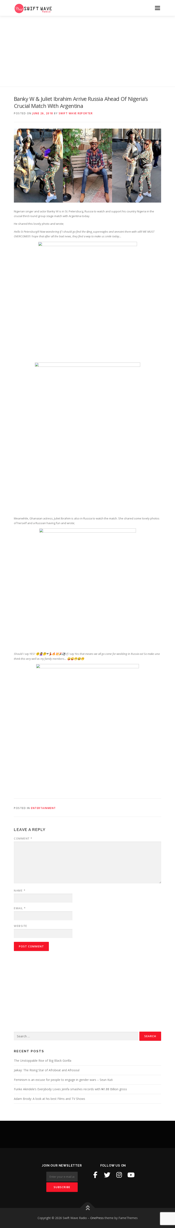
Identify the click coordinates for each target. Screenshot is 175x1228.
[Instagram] (119, 1175)
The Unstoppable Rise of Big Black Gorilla (42, 1060)
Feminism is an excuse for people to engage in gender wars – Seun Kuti (63, 1080)
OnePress (97, 1218)
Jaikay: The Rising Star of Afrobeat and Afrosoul (46, 1070)
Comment (23, 838)
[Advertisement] (87, 48)
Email (20, 908)
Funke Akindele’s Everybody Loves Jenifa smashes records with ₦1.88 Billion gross (70, 1089)
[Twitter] (107, 1175)
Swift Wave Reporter (76, 113)
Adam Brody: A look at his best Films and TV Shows (49, 1099)
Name (19, 890)
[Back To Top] (87, 1208)
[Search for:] (76, 1036)
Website (20, 926)
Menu (157, 8)
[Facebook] (95, 1175)
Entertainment (43, 808)
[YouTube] (131, 1175)
